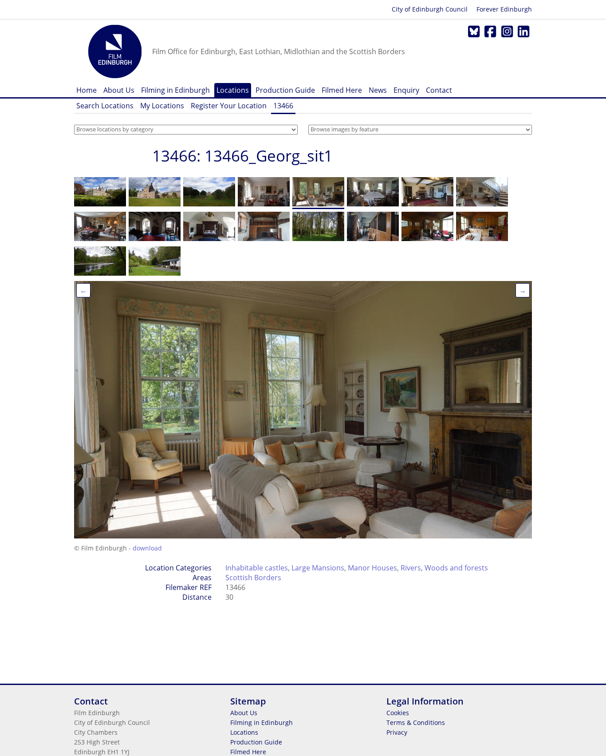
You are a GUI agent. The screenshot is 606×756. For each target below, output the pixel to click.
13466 (283, 106)
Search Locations (105, 106)
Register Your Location (229, 106)
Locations (232, 90)
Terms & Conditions (415, 722)
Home (86, 90)
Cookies (397, 713)
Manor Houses (372, 568)
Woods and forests (456, 568)
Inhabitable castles (256, 568)
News (378, 90)
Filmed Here (342, 90)
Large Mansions (317, 568)
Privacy (396, 732)
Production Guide (285, 90)
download (147, 548)
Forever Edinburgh (504, 9)
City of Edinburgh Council (430, 9)
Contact (439, 90)
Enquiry (406, 90)
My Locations (162, 106)
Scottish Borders (253, 577)
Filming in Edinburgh (175, 90)
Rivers (411, 568)
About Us (118, 90)
